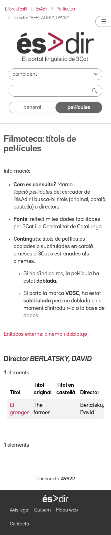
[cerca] (95, 91)
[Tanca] (103, 21)
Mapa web (67, 510)
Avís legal (19, 510)
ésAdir (42, 9)
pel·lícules (79, 107)
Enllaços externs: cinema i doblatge (45, 334)
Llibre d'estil (16, 9)
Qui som (42, 510)
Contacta (19, 524)
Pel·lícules (65, 9)
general (32, 107)
